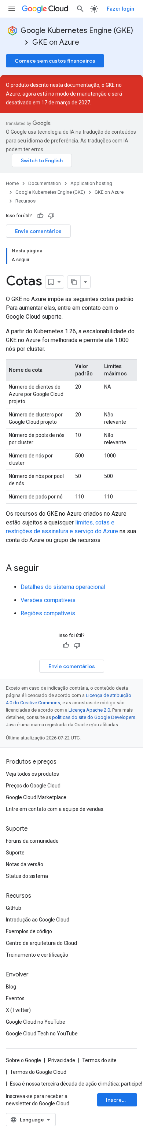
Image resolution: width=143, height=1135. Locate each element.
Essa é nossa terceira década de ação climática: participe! (76, 1084)
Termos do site (99, 1060)
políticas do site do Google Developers (93, 717)
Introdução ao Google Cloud (37, 920)
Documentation (44, 183)
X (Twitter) (18, 1010)
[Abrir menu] (11, 9)
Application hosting (91, 183)
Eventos (15, 998)
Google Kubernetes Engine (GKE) (77, 30)
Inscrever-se (121, 1100)
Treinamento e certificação (37, 955)
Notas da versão (24, 864)
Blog (11, 987)
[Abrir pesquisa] (80, 8)
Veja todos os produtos (32, 774)
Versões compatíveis (48, 600)
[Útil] (40, 215)
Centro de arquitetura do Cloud (41, 943)
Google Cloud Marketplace (36, 797)
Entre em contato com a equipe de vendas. (55, 809)
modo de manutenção (81, 94)
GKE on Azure (55, 42)
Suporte (15, 853)
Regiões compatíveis (48, 613)
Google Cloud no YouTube (35, 1022)
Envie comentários (38, 231)
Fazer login (120, 9)
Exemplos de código (29, 931)
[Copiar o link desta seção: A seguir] (46, 568)
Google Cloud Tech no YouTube (42, 1033)
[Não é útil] (51, 215)
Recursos (25, 201)
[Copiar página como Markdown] (74, 282)
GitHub (13, 908)
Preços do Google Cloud (33, 786)
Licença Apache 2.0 (89, 710)
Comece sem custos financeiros (55, 61)
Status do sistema (27, 876)
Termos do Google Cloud (38, 1072)
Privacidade (61, 1060)
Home (12, 183)
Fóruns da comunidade (32, 841)
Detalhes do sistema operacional (63, 586)
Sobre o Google (23, 1060)
